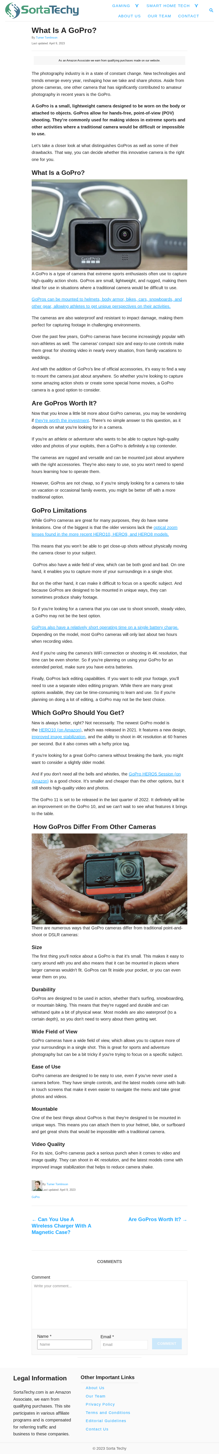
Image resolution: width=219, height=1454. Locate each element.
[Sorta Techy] (42, 10)
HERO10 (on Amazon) (60, 730)
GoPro (36, 1197)
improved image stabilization (58, 736)
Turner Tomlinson (46, 37)
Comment (41, 1277)
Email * (107, 1336)
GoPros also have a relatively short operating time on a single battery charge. (105, 627)
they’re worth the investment (62, 420)
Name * (44, 1336)
